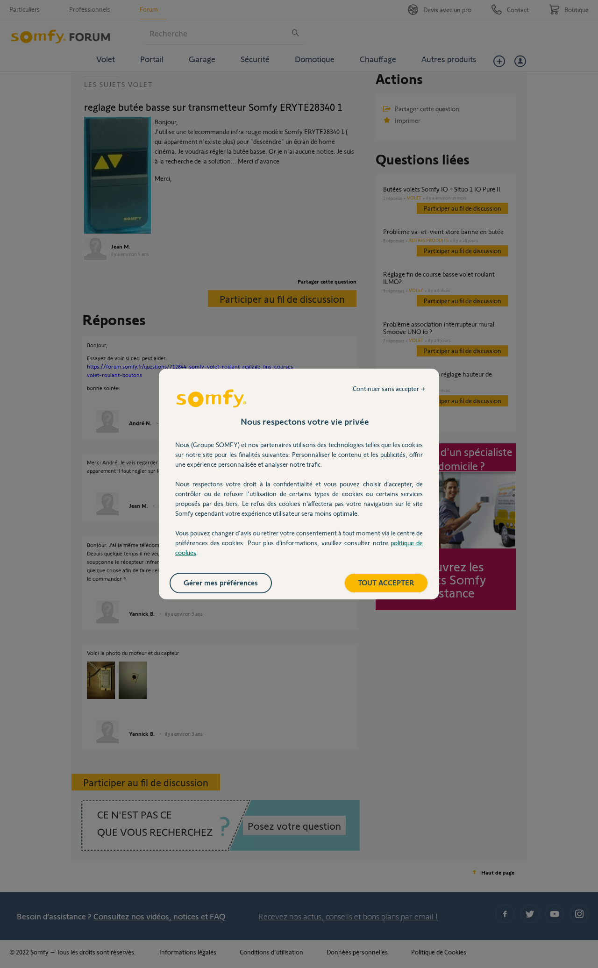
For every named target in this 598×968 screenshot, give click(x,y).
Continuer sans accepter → (389, 388)
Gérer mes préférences (221, 582)
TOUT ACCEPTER (386, 582)
